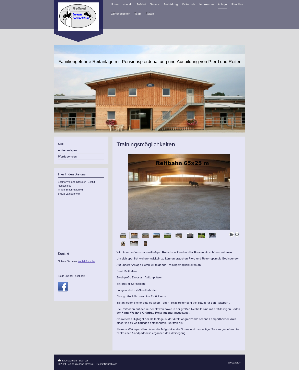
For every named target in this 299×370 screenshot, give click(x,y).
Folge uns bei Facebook (71, 276)
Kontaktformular (86, 261)
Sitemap (83, 360)
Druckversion (69, 360)
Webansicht (234, 362)
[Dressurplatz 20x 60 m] (190, 235)
